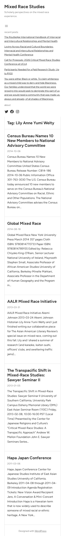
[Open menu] (6, 26)
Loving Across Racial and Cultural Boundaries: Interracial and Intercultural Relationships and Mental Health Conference (29, 50)
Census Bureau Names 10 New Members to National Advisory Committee (31, 141)
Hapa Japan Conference (29, 458)
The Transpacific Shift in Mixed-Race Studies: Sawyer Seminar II (29, 375)
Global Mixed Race (24, 223)
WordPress (40, 531)
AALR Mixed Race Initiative (32, 301)
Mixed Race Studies (24, 6)
